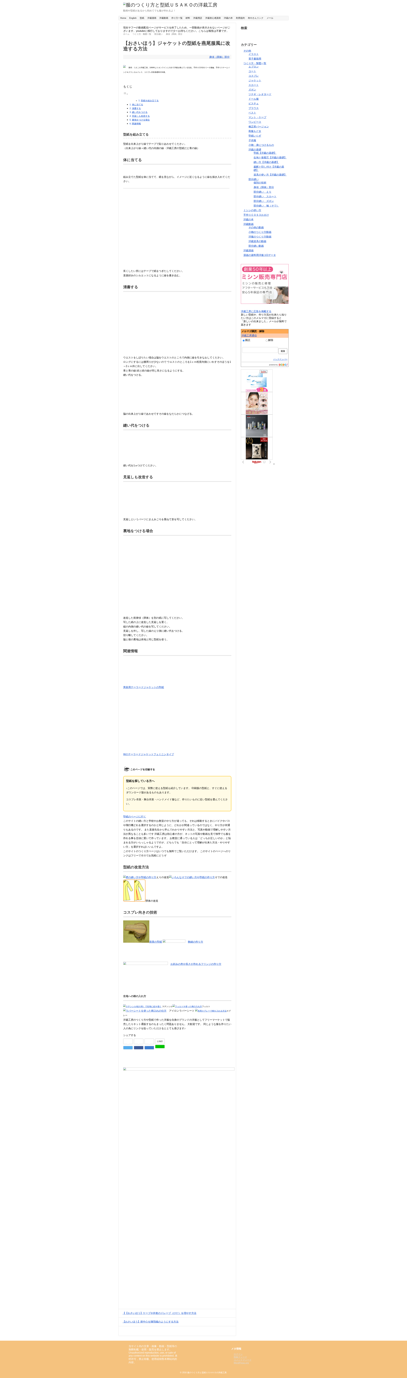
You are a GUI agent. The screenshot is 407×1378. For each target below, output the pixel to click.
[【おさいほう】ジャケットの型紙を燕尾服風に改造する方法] (149, 1047)
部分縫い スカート (265, 196)
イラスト (253, 54)
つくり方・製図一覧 (254, 63)
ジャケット (254, 80)
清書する (136, 108)
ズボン (252, 89)
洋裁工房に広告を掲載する (256, 311)
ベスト (252, 112)
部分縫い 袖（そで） (266, 205)
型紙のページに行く (134, 816)
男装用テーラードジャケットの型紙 (143, 687)
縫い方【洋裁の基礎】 (266, 162)
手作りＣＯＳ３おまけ (256, 215)
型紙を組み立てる (150, 100)
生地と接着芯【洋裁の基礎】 (270, 157)
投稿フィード (240, 1357)
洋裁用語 (197, 18)
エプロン (253, 66)
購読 (247, 340)
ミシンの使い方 (252, 210)
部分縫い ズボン (264, 201)
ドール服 (253, 99)
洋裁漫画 (151, 18)
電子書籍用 (254, 58)
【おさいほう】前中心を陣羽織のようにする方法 (151, 1321)
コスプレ (253, 76)
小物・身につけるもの (261, 145)
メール (270, 18)
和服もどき (254, 131)
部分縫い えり (262, 192)
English (133, 18)
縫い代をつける (140, 112)
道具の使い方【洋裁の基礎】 (270, 174)
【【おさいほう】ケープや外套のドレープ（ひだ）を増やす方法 (159, 1313)
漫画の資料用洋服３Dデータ (259, 255)
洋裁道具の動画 (257, 241)
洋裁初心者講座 (213, 18)
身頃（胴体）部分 (219, 57)
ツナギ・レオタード (259, 94)
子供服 (252, 140)
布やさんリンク (255, 18)
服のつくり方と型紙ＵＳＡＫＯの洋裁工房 (207, 1372)
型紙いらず (254, 135)
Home (123, 18)
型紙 (142, 18)
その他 (247, 50)
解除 (270, 340)
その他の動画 (256, 227)
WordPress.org (241, 1362)
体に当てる (137, 104)
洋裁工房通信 (249, 335)
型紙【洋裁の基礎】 (265, 153)
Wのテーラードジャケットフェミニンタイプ (148, 754)
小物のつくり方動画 (259, 232)
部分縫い (253, 179)
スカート (253, 85)
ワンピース (254, 122)
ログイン (238, 1354)
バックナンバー (280, 359)
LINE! (160, 1041)
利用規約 (240, 18)
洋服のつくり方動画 (259, 236)
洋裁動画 (163, 18)
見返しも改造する (141, 116)
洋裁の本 (228, 18)
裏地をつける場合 (141, 120)
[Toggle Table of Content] (125, 94)
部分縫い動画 (256, 246)
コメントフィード (243, 1360)
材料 (188, 18)
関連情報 (136, 123)
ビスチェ (253, 103)
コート (252, 71)
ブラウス (253, 108)
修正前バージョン (258, 126)
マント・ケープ (257, 117)
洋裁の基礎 (254, 149)
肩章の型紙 (155, 941)
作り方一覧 (177, 18)
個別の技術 (260, 182)
